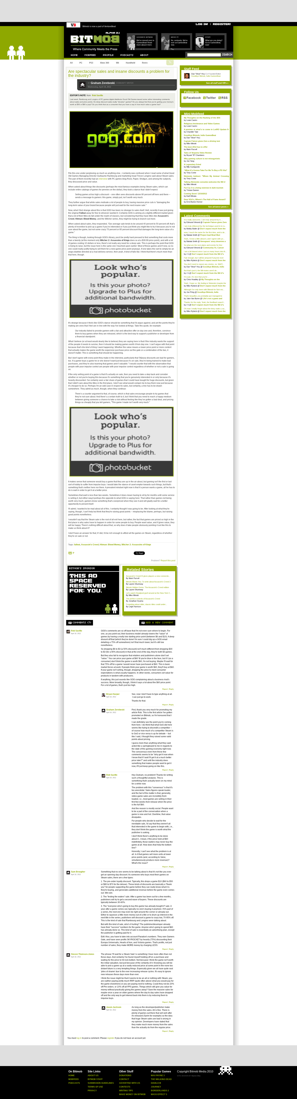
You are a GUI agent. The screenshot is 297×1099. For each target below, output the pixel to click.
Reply (171, 689)
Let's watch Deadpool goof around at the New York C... (149, 593)
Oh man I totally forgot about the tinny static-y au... (205, 309)
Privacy (92, 1090)
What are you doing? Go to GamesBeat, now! (213, 42)
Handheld (130, 63)
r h (187, 254)
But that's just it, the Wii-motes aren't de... (201, 270)
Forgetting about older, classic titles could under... (146, 604)
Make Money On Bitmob (132, 1094)
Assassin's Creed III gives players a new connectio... (148, 576)
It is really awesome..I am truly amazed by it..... (203, 220)
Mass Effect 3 (159, 1094)
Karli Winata (191, 196)
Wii (117, 63)
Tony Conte (191, 173)
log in (79, 1038)
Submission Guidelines (101, 1083)
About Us (93, 1075)
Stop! (208, 37)
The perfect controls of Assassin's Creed (143, 599)
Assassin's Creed (90, 544)
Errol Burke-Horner (194, 202)
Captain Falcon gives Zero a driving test (202, 141)
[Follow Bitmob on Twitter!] (209, 98)
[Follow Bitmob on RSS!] (222, 98)
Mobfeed (73, 1079)
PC (80, 63)
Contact (124, 1079)
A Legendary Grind (192, 164)
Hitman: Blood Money (110, 544)
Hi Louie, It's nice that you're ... (196, 277)
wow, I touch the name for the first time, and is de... (205, 232)
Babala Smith (191, 235)
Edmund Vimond (193, 222)
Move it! (175, 37)
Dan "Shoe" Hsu (198, 74)
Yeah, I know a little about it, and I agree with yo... (204, 239)
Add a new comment (160, 622)
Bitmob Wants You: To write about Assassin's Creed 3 (148, 582)
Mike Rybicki (191, 260)
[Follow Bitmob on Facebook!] (193, 98)
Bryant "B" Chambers (195, 155)
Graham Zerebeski (103, 83)
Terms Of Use (95, 1087)
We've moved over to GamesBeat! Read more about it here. (145, 42)
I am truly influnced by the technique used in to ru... (205, 226)
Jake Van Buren (193, 298)
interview (103, 179)
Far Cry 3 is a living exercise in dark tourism (203, 188)
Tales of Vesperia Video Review (198, 153)
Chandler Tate (192, 132)
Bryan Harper (113, 694)
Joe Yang (190, 161)
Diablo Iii (156, 1083)
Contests (124, 1087)
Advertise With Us (129, 1083)
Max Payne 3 (158, 1075)
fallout (77, 544)
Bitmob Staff (95, 1079)
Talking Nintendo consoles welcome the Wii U (204, 182)
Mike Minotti (191, 143)
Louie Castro (191, 120)
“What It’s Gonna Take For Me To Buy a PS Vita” (205, 170)
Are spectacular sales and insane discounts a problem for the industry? (119, 73)
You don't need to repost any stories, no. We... (204, 264)
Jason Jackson (113, 1007)
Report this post (168, 560)
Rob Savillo (97, 95)
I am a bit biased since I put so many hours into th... (205, 251)
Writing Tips (126, 1090)
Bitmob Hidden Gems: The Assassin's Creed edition (147, 587)
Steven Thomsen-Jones (82, 954)
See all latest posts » (218, 207)
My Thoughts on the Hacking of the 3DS (202, 118)
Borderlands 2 (160, 1090)
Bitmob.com (78, 31)
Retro (144, 63)
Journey (156, 1087)
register (110, 1038)
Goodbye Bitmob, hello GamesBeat (206, 76)
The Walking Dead (161, 1079)
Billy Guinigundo (193, 167)
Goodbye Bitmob (144, 37)
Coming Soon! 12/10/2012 (195, 194)
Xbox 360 (104, 63)
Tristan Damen (192, 190)
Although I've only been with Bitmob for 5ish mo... (204, 290)
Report (165, 689)
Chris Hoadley (192, 279)
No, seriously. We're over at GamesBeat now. (179, 42)
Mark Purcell (191, 149)
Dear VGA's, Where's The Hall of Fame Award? (205, 199)
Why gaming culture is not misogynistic (202, 159)
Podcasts (74, 1083)
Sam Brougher (78, 872)
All (71, 63)
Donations (125, 1075)
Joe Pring (190, 292)
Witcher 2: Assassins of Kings (136, 544)
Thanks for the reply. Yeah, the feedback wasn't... (204, 302)
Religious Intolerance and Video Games (202, 124)
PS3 (91, 63)
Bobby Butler (191, 229)
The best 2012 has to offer (195, 147)
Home (71, 1075)
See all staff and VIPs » (217, 83)
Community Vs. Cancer (213, 248)
